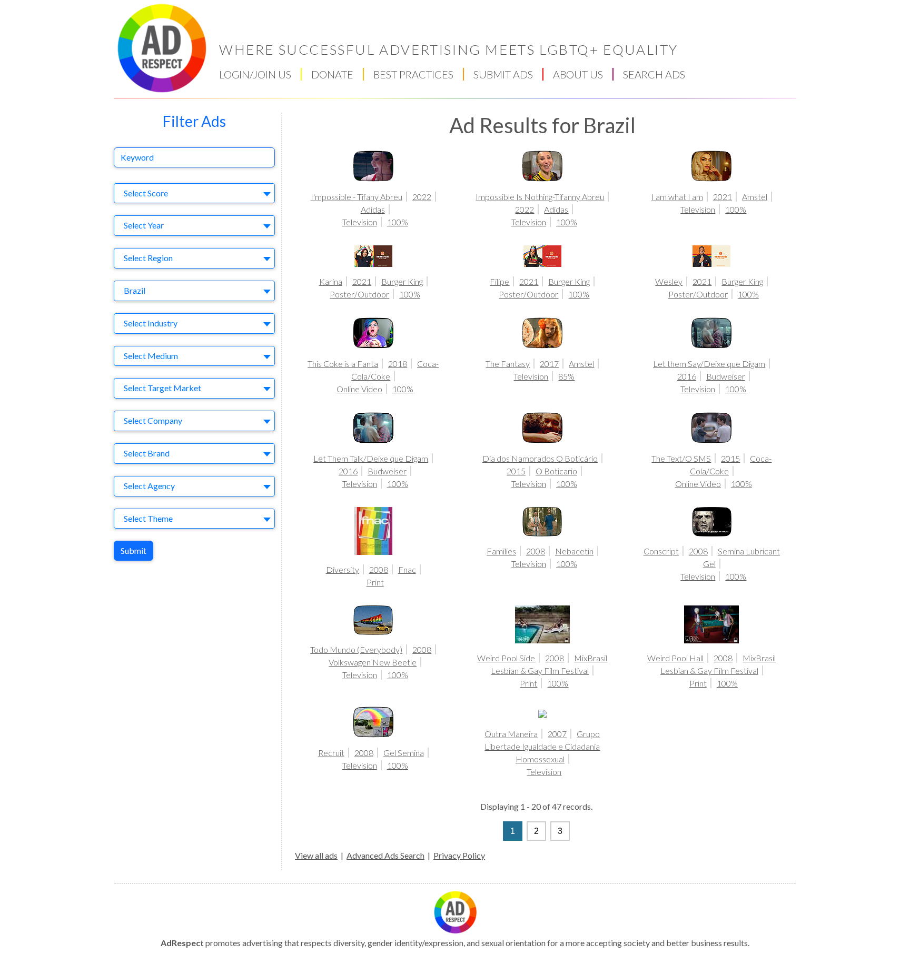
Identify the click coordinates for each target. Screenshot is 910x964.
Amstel (754, 197)
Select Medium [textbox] (151, 356)
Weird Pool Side (506, 658)
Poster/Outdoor (359, 294)
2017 (549, 364)
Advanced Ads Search (385, 855)
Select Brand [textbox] (147, 453)
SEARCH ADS (654, 74)
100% (397, 222)
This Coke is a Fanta (343, 364)
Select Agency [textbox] (149, 486)
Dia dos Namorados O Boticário (540, 458)
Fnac (407, 569)
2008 (378, 569)
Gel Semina (403, 753)
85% (566, 376)
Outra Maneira (511, 734)
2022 (421, 197)
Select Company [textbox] (153, 420)
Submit (133, 550)
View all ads (316, 855)
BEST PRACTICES (413, 74)
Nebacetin (574, 551)
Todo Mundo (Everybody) (356, 649)
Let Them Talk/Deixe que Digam (370, 458)
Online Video (359, 389)
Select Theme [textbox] (148, 518)
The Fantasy (508, 364)
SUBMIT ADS (503, 74)
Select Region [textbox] (148, 258)
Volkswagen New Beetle (373, 662)
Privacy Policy (459, 855)
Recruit (331, 753)
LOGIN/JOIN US (255, 74)
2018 (397, 364)
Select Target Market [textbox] (162, 388)
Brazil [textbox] (134, 290)
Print (375, 582)
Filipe (499, 281)
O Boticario (556, 471)
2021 (722, 197)
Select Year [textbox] (144, 225)
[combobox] (194, 193)
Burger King (402, 281)
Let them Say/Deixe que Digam (709, 364)
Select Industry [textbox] (150, 323)
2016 (686, 376)
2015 (516, 471)
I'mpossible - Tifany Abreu (356, 197)
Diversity (342, 569)
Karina (330, 281)
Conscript (661, 551)
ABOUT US (578, 74)
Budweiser (725, 376)
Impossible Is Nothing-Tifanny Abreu (540, 197)
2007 (557, 734)
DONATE (332, 74)
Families (501, 551)
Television (359, 222)
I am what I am (677, 197)
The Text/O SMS (681, 458)
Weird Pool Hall (675, 658)
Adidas (373, 209)
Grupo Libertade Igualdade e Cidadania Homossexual (542, 746)
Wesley (668, 281)
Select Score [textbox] (146, 193)
